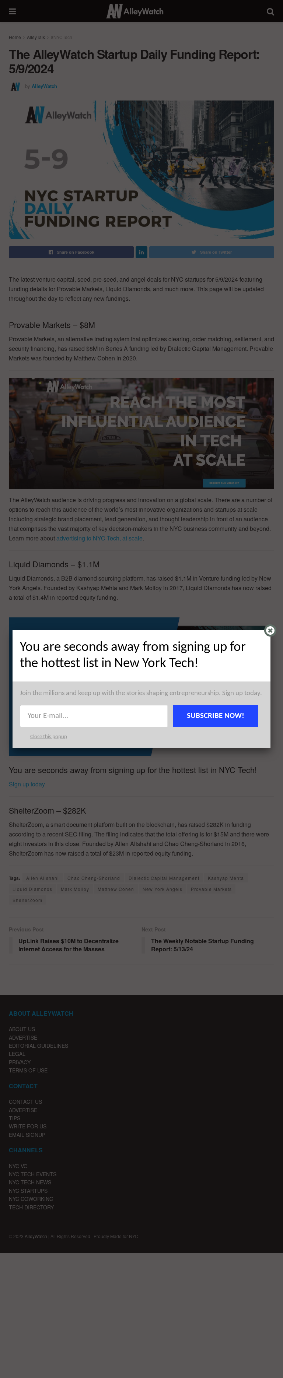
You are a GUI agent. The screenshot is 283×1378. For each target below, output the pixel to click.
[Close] (270, 630)
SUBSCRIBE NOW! (215, 716)
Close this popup (48, 737)
